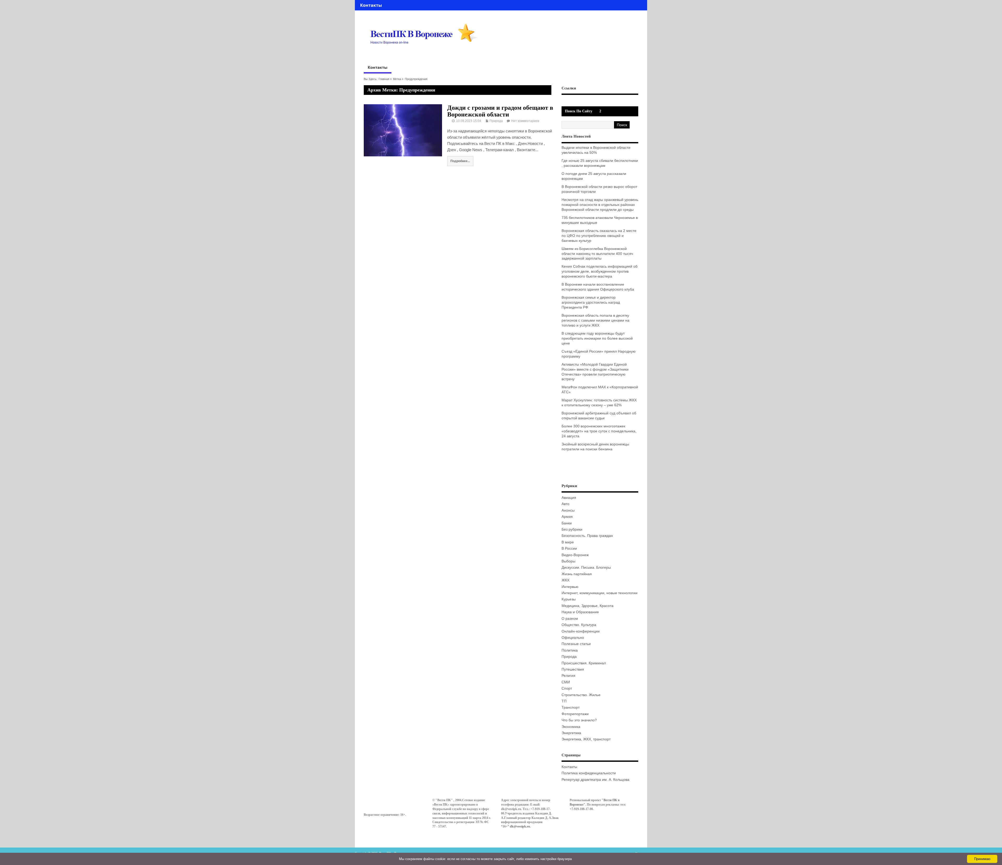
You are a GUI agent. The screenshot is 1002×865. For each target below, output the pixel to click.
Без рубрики (572, 529)
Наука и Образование (580, 612)
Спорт (567, 688)
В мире (568, 542)
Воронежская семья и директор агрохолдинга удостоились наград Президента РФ (591, 302)
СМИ (566, 682)
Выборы (568, 561)
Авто (565, 504)
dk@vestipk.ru (520, 826)
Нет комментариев (525, 121)
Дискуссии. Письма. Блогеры (586, 567)
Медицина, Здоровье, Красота (587, 606)
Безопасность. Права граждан (587, 536)
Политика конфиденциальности (589, 773)
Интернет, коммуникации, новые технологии (599, 593)
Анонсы (568, 510)
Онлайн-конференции (581, 631)
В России (569, 548)
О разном (570, 619)
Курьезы (569, 599)
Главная (384, 79)
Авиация (569, 498)
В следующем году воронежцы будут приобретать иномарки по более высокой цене (597, 338)
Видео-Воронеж (575, 555)
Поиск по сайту (578, 111)
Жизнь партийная (577, 574)
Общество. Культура (579, 625)
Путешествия (573, 669)
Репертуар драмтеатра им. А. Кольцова (595, 780)
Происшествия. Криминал (584, 663)
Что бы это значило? (579, 720)
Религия (568, 676)
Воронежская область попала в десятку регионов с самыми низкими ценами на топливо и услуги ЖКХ (595, 320)
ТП (564, 701)
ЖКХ (565, 580)
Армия (567, 517)
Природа (496, 121)
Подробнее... (460, 161)
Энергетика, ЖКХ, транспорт (586, 739)
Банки (567, 523)
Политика (570, 650)
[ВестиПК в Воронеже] (426, 54)
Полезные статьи (576, 644)
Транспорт (571, 707)
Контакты (371, 5)
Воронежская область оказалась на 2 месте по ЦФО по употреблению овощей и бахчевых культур (599, 236)
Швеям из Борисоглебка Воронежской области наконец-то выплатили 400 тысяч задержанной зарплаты (597, 254)
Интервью (570, 587)
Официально (573, 638)
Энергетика (571, 733)
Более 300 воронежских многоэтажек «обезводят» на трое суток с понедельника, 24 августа (599, 431)
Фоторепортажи (575, 714)
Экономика (571, 727)
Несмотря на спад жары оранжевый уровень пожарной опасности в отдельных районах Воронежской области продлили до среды (600, 205)
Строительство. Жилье (581, 695)
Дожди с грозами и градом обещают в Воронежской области (500, 111)
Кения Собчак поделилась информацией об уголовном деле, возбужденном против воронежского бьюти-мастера (599, 271)
